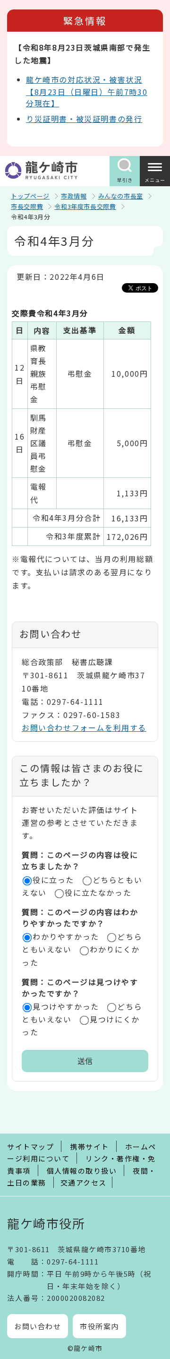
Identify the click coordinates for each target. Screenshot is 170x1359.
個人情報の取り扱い (82, 1171)
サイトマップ (30, 1146)
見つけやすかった (66, 1006)
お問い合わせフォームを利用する (84, 727)
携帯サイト (89, 1146)
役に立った (53, 879)
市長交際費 (27, 206)
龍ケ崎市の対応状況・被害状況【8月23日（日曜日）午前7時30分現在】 (86, 91)
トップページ (30, 195)
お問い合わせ (37, 1326)
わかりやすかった (66, 936)
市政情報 (74, 195)
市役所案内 (99, 1326)
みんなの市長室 (121, 195)
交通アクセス (83, 1182)
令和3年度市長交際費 (85, 206)
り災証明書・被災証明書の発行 (84, 118)
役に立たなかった (98, 892)
